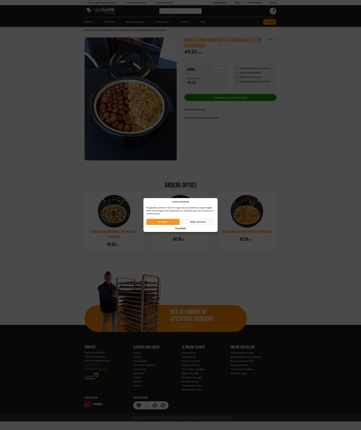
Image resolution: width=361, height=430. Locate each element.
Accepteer (163, 222)
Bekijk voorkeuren (198, 222)
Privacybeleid (180, 228)
